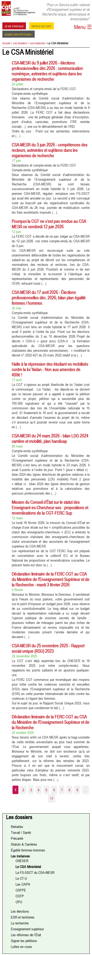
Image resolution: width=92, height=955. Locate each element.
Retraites (17, 826)
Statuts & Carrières (24, 844)
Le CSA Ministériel (28, 866)
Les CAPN (23, 884)
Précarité (17, 838)
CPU (19, 901)
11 (51, 798)
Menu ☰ (83, 27)
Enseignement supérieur (27, 929)
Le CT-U (21, 878)
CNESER (22, 860)
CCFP (20, 896)
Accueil (6, 43)
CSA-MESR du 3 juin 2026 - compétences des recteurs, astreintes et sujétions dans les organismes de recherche (50, 150)
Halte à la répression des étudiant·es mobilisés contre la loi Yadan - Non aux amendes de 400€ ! (50, 369)
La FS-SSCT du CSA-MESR (35, 872)
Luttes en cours (21, 946)
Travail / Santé (21, 832)
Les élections (20, 911)
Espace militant (41, 26)
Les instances (37, 43)
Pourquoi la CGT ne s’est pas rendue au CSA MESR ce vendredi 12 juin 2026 (49, 223)
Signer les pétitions (24, 940)
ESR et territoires (22, 917)
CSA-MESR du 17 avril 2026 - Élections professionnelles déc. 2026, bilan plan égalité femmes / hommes (49, 297)
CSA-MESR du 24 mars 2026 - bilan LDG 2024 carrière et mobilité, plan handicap (50, 438)
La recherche (20, 923)
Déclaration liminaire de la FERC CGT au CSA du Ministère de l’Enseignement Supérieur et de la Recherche (50, 722)
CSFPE (21, 890)
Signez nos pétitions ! (18, 34)
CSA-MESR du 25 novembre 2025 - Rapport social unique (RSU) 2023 (48, 648)
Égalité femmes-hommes (28, 850)
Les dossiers (20, 43)
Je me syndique (14, 26)
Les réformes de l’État (26, 934)
